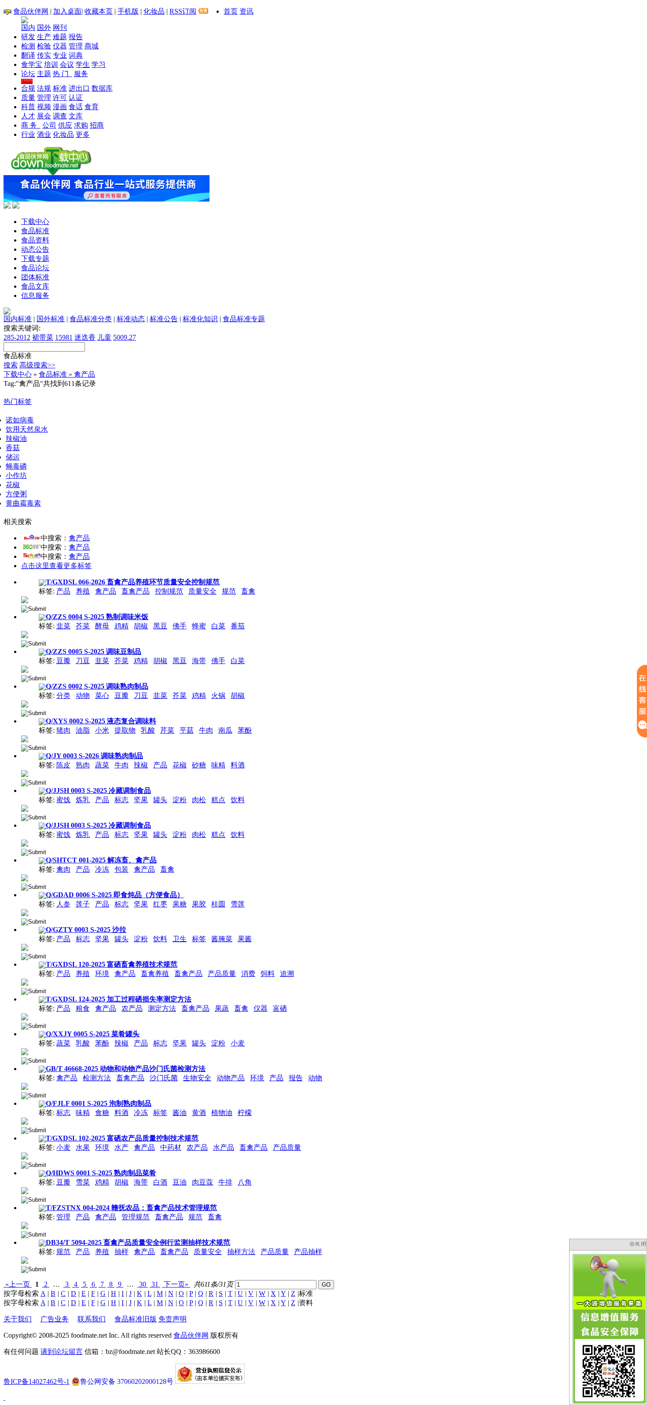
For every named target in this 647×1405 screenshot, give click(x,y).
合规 (28, 88)
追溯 (287, 973)
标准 (60, 88)
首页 (231, 11)
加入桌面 (67, 11)
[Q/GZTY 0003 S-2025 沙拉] (24, 946)
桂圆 (218, 904)
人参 (63, 904)
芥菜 (83, 626)
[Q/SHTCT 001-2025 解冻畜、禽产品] (24, 877)
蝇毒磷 (16, 466)
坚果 (141, 799)
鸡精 (121, 626)
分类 (63, 695)
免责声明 (172, 1319)
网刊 (60, 27)
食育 (92, 106)
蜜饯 (63, 799)
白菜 (218, 626)
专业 (60, 55)
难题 (60, 36)
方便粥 (16, 494)
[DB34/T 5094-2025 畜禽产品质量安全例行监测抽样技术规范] (24, 1259)
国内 (28, 27)
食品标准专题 (244, 319)
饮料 (238, 799)
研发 (28, 36)
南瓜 (225, 730)
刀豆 (83, 660)
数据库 (102, 88)
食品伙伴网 (30, 11)
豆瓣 (63, 660)
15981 (64, 337)
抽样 (121, 1251)
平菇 (187, 730)
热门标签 (18, 401)
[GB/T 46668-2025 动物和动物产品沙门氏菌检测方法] (24, 1086)
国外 (44, 27)
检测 (28, 46)
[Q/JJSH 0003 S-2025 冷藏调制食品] (24, 807)
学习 (99, 64)
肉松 (199, 799)
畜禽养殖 (155, 973)
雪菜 (83, 1182)
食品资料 (35, 240)
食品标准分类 (91, 319)
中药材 (170, 1147)
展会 (44, 116)
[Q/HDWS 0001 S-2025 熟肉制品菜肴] (24, 1190)
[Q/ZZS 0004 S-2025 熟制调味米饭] (24, 634)
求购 (81, 125)
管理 (76, 46)
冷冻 (102, 869)
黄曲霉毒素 (23, 503)
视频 (44, 106)
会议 (67, 64)
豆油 (180, 1182)
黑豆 (160, 626)
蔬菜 (102, 765)
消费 (248, 973)
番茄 (238, 626)
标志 (121, 799)
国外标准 (51, 319)
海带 (199, 660)
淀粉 (180, 799)
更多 (83, 134)
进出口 (79, 88)
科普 (28, 106)
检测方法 (97, 1078)
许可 (60, 97)
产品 (63, 591)
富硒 (280, 1008)
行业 (28, 134)
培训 (51, 64)
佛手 (180, 626)
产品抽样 (308, 1251)
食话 (76, 106)
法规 (44, 88)
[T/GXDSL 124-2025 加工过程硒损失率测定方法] (24, 1016)
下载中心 (35, 221)
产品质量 (222, 973)
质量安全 (202, 591)
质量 (28, 97)
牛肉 (206, 730)
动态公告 (35, 249)
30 (142, 1284)
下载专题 (35, 258)
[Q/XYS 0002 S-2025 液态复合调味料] (24, 738)
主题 (44, 73)
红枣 (160, 904)
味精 (218, 765)
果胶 (199, 904)
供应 (65, 125)
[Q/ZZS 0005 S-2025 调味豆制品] (24, 668)
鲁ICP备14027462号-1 (37, 1381)
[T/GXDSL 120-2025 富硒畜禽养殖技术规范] (24, 981)
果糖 (180, 904)
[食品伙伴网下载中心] (51, 172)
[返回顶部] (4, 1397)
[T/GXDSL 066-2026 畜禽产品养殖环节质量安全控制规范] (24, 599)
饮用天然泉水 (27, 429)
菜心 (102, 695)
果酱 (245, 939)
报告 (76, 36)
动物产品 (231, 1078)
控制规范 (169, 591)
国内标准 (18, 319)
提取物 (125, 730)
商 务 (30, 125)
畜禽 (248, 591)
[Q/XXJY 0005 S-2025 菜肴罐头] (24, 1051)
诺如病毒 (20, 420)
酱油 (180, 1112)
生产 (44, 36)
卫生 (180, 939)
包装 (121, 869)
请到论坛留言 (61, 1351)
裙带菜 (42, 337)
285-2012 (17, 337)
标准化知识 (200, 319)
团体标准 (35, 277)
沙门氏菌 (164, 1078)
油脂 (83, 730)
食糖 (102, 1112)
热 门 (62, 73)
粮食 (83, 1008)
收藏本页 (99, 11)
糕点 (218, 799)
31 (155, 1284)
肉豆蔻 (202, 1182)
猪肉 (63, 730)
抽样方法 (241, 1251)
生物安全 (197, 1078)
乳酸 (148, 730)
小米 (102, 730)
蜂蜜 (199, 626)
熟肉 (83, 765)
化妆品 (154, 11)
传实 (44, 55)
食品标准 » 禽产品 (67, 374)
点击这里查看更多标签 (56, 565)
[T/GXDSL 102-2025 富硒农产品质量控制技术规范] (24, 1155)
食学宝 (31, 64)
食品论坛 (35, 267)
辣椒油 (16, 438)
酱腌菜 (221, 939)
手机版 (128, 11)
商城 (92, 46)
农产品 (132, 1008)
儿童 (104, 337)
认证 (76, 97)
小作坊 (16, 475)
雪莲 (238, 904)
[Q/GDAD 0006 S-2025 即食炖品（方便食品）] (24, 912)
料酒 (238, 765)
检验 (44, 46)
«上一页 (18, 1284)
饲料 (268, 973)
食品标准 (35, 231)
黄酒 (199, 1112)
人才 (28, 116)
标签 (199, 939)
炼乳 (83, 799)
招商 (97, 125)
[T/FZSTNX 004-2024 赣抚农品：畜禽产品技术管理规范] (24, 1225)
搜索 (11, 365)
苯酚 (245, 730)
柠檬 (245, 1112)
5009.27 (124, 337)
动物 (83, 695)
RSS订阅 (182, 11)
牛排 (225, 1182)
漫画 (60, 106)
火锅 (218, 695)
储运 (13, 457)
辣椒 (141, 765)
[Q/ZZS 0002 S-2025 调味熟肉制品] (24, 703)
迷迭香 (85, 337)
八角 (245, 1182)
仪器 (60, 46)
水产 (121, 1147)
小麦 (238, 1043)
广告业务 (54, 1319)
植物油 (221, 1112)
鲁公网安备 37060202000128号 (126, 1381)
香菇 (13, 447)
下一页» (176, 1284)
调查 (60, 116)
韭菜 (63, 626)
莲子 (83, 904)
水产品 (223, 1147)
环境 (102, 973)
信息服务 (35, 295)
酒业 (44, 134)
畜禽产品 (135, 591)
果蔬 (222, 1008)
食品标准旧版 (135, 1319)
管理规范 (135, 1217)
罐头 (160, 799)
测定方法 (162, 1008)
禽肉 (63, 869)
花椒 (13, 484)
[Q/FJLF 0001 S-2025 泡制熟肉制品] (24, 1120)
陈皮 (63, 765)
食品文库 (35, 286)
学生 (83, 64)
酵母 (102, 626)
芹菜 (167, 730)
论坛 (28, 73)
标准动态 (131, 319)
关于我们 (18, 1319)
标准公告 (164, 319)
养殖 (83, 591)
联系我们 (91, 1319)
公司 (49, 125)
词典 (76, 55)
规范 (229, 591)
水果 (83, 1147)
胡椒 (141, 626)
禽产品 (79, 538)
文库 (76, 116)
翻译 (28, 55)
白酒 (160, 1182)
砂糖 (199, 765)
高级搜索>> (37, 365)
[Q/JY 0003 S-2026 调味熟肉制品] (24, 773)
